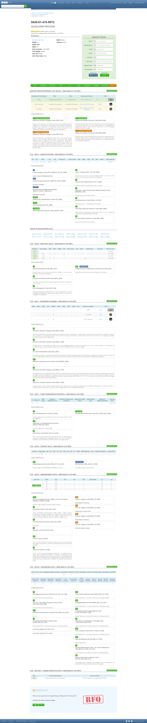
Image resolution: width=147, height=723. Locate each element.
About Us (11, 721)
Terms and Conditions (21, 721)
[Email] (35, 705)
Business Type (88, 65)
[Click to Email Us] (36, 485)
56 (32, 161)
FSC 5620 (41, 40)
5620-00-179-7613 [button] (93, 234)
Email (90, 49)
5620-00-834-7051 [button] (48, 234)
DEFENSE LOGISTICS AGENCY (86, 104)
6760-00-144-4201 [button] (70, 234)
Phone (90, 53)
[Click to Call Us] (33, 485)
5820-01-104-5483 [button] (93, 237)
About (73, 2)
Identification (44, 85)
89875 (100, 104)
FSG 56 (34, 40)
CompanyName (88, 45)
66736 (100, 109)
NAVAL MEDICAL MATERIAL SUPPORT (87, 108)
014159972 (42, 161)
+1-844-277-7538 (116, 2)
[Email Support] (109, 91)
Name (90, 41)
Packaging (96, 85)
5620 (36, 161)
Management (87, 85)
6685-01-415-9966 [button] (105, 237)
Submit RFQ (114, 90)
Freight (78, 85)
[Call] (41, 705)
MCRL (35, 85)
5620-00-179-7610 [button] (82, 234)
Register (131, 2)
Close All (113, 85)
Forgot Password (139, 2)
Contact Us (80, 2)
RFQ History (61, 2)
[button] (53, 3)
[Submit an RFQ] (39, 485)
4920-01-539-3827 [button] (70, 237)
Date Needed (88, 69)
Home (68, 2)
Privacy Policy (32, 721)
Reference (89, 61)
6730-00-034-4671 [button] (105, 234)
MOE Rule (52, 85)
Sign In (124, 2)
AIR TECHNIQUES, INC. (86, 99)
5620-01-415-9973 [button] (36, 234)
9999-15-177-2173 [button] (36, 237)
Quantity (89, 57)
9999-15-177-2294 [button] (48, 237)
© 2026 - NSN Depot (139, 721)
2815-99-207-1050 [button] (82, 237)
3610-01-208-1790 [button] (59, 234)
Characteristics (105, 85)
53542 (97, 99)
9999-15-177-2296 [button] (59, 237)
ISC (70, 85)
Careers (87, 2)
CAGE (61, 85)
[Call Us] (107, 91)
